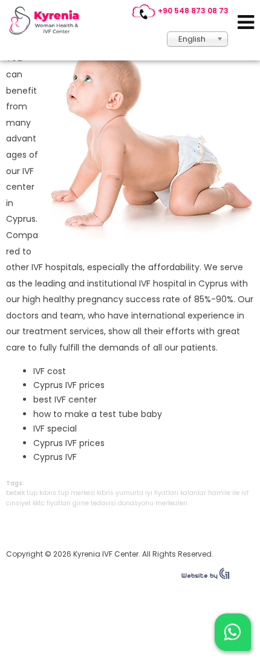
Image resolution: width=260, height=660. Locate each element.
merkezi (83, 492)
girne (81, 503)
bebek (15, 492)
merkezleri (171, 503)
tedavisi (103, 503)
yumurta (129, 492)
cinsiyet (18, 503)
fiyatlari (59, 503)
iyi (148, 492)
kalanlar (193, 492)
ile (235, 492)
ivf (245, 492)
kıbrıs (47, 492)
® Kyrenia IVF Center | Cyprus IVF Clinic (47, 20)
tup (63, 492)
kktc (39, 503)
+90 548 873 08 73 (193, 10)
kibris (105, 492)
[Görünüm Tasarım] (205, 577)
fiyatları (166, 492)
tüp (32, 492)
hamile (219, 492)
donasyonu (136, 503)
